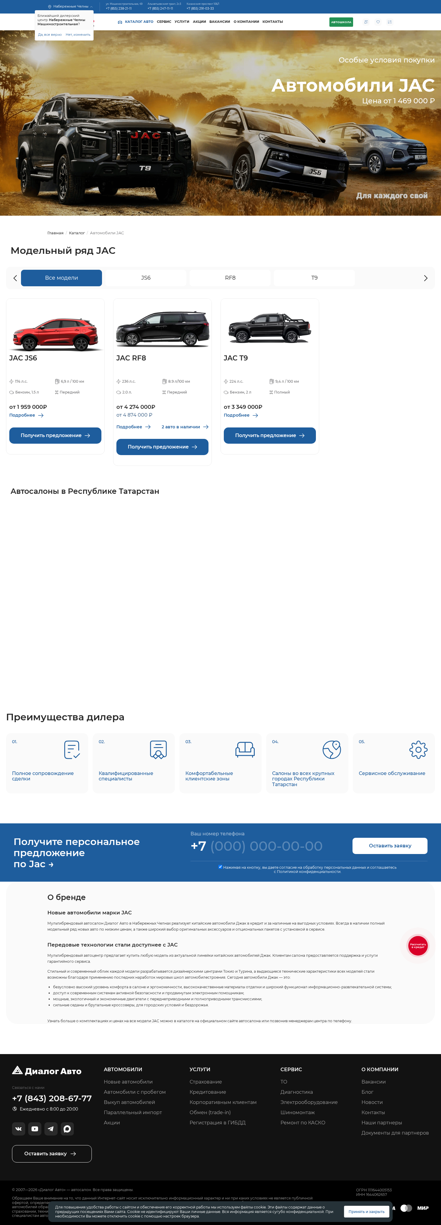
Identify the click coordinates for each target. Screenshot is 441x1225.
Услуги (182, 22)
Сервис (164, 22)
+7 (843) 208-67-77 (52, 1098)
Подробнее (22, 415)
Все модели (61, 278)
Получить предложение (51, 435)
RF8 (230, 278)
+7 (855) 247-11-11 (160, 9)
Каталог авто (139, 22)
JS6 (146, 278)
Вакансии (219, 22)
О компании (246, 22)
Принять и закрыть (367, 1211)
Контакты (272, 22)
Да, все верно (50, 35)
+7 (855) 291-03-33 (200, 9)
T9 (314, 278)
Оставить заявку (390, 846)
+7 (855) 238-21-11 (119, 9)
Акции (199, 22)
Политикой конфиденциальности (308, 871)
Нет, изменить (78, 35)
